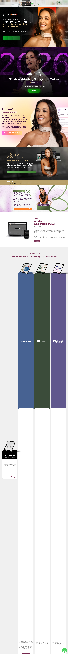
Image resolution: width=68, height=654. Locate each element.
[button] (36, 218)
